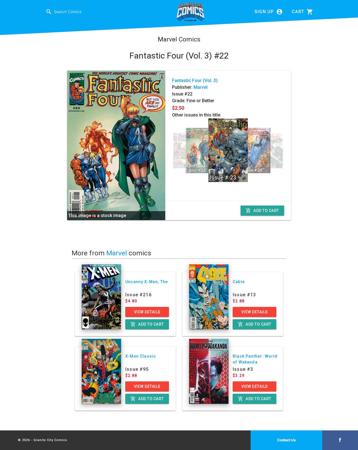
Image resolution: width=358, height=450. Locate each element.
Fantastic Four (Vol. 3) (195, 80)
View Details (147, 312)
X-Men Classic (140, 356)
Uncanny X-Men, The (146, 281)
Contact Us (286, 440)
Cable (239, 281)
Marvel (201, 87)
